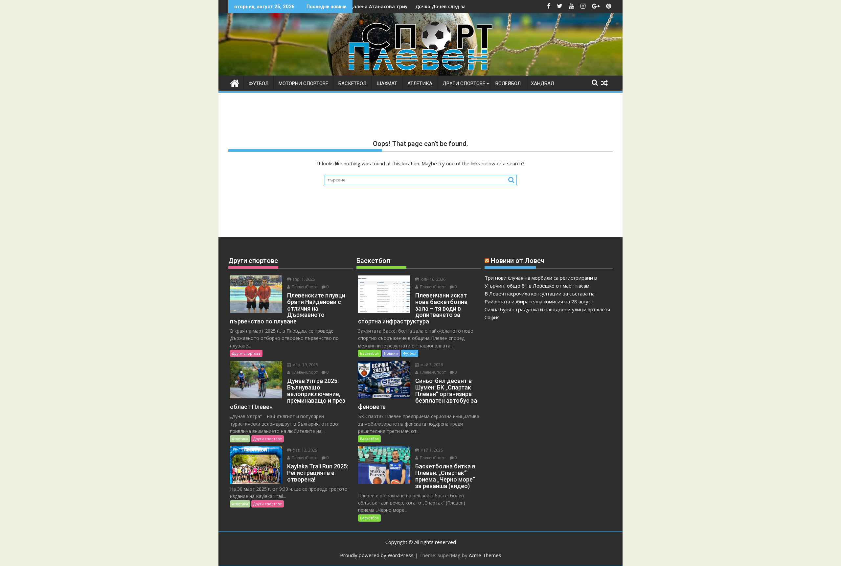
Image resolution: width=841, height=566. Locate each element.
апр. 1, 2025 (303, 279)
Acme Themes (485, 555)
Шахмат (386, 83)
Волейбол (508, 83)
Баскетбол (352, 83)
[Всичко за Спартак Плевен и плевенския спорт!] (234, 82)
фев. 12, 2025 (304, 450)
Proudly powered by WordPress (377, 555)
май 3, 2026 (431, 364)
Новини (391, 353)
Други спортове (464, 83)
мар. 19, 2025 (304, 364)
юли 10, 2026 (432, 279)
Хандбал (542, 83)
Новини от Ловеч (517, 261)
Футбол (258, 83)
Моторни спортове (303, 83)
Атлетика (419, 83)
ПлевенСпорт (304, 287)
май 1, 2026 (431, 450)
